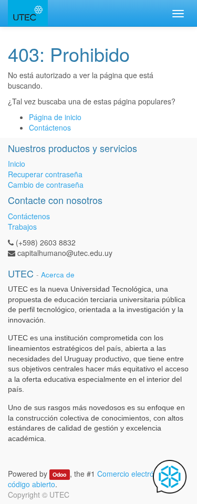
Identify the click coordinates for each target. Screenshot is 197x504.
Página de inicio (55, 117)
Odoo (59, 474)
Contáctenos (50, 127)
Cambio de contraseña (46, 184)
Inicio (16, 163)
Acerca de (58, 275)
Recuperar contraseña (45, 174)
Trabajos (22, 226)
